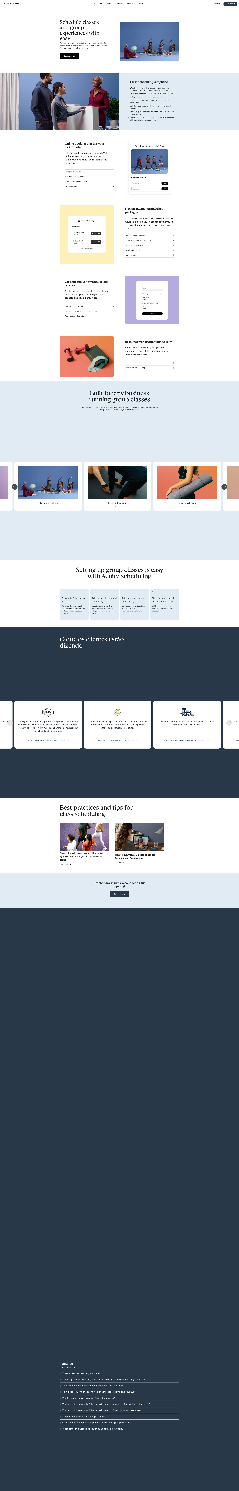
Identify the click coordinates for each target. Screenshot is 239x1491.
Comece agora (230, 3)
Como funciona (97, 3)
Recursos (130, 3)
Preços (141, 3)
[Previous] (15, 487)
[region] (119, 486)
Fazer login (216, 3)
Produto (119, 3)
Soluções (108, 3)
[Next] (224, 487)
